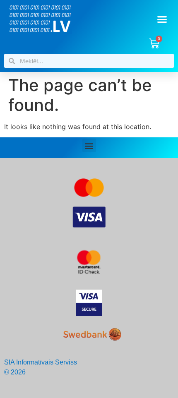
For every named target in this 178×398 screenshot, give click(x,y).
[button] (162, 19)
